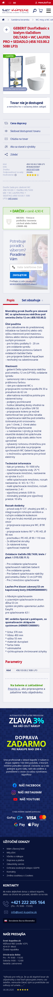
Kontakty (11, 871)
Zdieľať (14, 154)
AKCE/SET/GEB (32, 169)
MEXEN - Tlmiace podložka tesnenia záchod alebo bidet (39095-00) (26, 222)
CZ (10, 2)
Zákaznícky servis (15, 863)
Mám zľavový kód (15, 848)
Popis (10, 300)
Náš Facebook (30, 785)
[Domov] (4, 2)
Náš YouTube (30, 799)
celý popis (12, 198)
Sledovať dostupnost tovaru (25, 131)
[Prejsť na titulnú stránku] (15, 10)
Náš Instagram (30, 792)
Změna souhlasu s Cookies (20, 875)
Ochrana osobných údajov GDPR (23, 867)
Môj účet (11, 852)
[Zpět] (6, 29)
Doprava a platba (15, 860)
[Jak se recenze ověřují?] (15, 175)
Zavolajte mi (19, 275)
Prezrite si (14, 689)
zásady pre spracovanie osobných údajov (23, 282)
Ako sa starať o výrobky (22, 146)
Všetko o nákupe (15, 856)
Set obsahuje (32, 300)
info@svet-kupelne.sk (24, 912)
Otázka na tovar (19, 139)
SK (14, 2)
